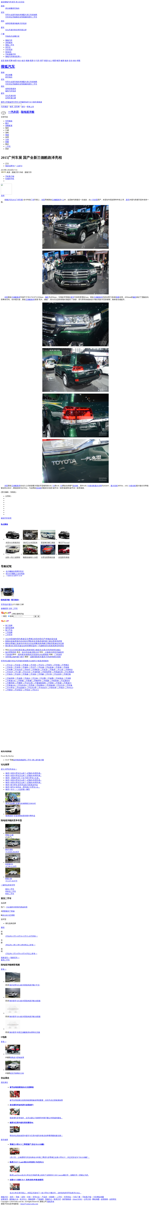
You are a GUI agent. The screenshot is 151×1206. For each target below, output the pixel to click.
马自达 (21, 641)
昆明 (51, 657)
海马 (20, 643)
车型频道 (8, 121)
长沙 (39, 654)
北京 (11, 650)
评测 (21, 15)
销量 (10, 8)
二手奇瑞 (57, 667)
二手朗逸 (20, 681)
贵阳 (59, 657)
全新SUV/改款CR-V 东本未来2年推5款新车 (27, 1180)
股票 (31, 61)
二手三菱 (17, 672)
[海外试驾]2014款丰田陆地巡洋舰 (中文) (24, 985)
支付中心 (23, 1199)
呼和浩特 (12, 652)
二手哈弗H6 (39, 685)
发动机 (75, 486)
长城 (55, 639)
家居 (46, 61)
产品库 (44, 1197)
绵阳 (35, 657)
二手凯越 (45, 681)
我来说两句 (13, 166)
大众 (7, 639)
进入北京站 (19, 2)
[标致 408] (12, 877)
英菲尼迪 (17, 646)
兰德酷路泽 (56, 200)
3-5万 (13, 936)
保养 (7, 23)
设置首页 (4, 1199)
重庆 (43, 657)
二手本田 (16, 667)
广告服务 (40, 1199)
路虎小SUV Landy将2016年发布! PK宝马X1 (27, 1162)
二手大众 (8, 665)
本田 (40, 639)
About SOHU (77, 1199)
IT (34, 61)
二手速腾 (49, 678)
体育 (15, 61)
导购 (14, 17)
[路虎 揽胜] (12, 848)
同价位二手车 (10, 891)
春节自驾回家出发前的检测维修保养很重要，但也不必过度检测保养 (36, 1100)
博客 (78, 61)
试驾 (21, 17)
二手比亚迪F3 (20, 687)
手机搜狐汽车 (10, 54)
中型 (15, 102)
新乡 (23, 654)
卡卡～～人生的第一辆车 (20, 789)
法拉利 (24, 646)
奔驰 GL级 (9, 835)
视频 (25, 17)
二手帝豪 (40, 674)
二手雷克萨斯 (46, 672)
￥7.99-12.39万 (10, 866)
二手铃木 (26, 670)
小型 (6, 102)
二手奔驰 (55, 665)
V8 (61, 486)
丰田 (43, 200)
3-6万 (18, 954)
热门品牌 (8, 625)
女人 (50, 61)
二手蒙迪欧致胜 (39, 683)
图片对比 (11, 661)
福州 (15, 657)
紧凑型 (10, 102)
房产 (42, 61)
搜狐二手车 (9, 45)
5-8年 (22, 945)
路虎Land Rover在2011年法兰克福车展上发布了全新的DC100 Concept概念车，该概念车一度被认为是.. (49, 1175)
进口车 (29, 15)
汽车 (38, 61)
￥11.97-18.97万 (11, 881)
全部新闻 (104, 1199)
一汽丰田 (13, 111)
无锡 (58, 652)
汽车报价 (19, 661)
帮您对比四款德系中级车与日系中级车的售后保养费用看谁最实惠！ (36, 1136)
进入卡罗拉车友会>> (9, 769)
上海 (46, 652)
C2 (63, 200)
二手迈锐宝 (17, 690)
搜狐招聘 (31, 1199)
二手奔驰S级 (50, 685)
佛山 (11, 657)
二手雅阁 (18, 683)
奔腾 (29, 646)
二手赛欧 (50, 683)
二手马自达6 (21, 685)
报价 (17, 15)
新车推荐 (4, 1140)
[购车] (7, 773)
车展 (21, 30)
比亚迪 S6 (9, 864)
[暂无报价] (15, 600)
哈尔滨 (24, 652)
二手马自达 (17, 670)
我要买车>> (14, 958)
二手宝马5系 (31, 687)
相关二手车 (9, 889)
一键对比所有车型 (8, 885)
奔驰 (47, 639)
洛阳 (27, 654)
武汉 (31, 654)
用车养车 (4, 1082)
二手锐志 (60, 687)
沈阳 (33, 652)
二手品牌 (8, 632)
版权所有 (50, 1201)
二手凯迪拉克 (57, 672)
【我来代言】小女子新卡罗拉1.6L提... (25, 778)
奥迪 (22, 639)
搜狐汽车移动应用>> (13, 56)
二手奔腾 (8, 670)
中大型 (19, 102)
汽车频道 (4, 107)
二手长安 (43, 670)
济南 (51, 650)
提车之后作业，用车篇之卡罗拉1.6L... (25, 787)
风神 (54, 646)
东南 (50, 646)
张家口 (33, 650)
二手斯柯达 (68, 670)
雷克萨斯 (58, 641)
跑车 (35, 102)
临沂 (7, 652)
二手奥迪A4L (10, 681)
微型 (2, 102)
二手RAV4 (35, 690)
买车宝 (8, 47)
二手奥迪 (24, 665)
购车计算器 (36, 661)
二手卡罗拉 (9, 687)
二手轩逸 (68, 685)
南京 (50, 652)
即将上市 (30, 107)
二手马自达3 (42, 687)
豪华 (24, 102)
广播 (2, 34)
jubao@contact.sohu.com (29, 1204)
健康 (62, 61)
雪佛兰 (31, 639)
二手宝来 (34, 678)
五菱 (62, 643)
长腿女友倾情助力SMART (26, 803)
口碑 (14, 98)
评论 (7, 8)
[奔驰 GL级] (12, 833)
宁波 (7, 654)
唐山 (24, 650)
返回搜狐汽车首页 (8, 2)
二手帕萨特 (36, 681)
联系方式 (57, 1199)
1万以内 (8, 954)
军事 (11, 61)
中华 (24, 643)
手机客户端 (9, 176)
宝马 (26, 639)
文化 (70, 61)
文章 (7, 139)
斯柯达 (8, 643)
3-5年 (18, 945)
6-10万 (22, 954)
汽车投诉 (23, 23)
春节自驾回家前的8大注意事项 (22, 1087)
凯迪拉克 (56, 643)
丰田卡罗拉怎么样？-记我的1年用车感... (25, 773)
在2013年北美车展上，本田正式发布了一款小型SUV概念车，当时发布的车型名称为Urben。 (45, 1193)
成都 (32, 657)
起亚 (51, 639)
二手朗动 (8, 690)
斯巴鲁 (8, 646)
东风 (39, 643)
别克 (36, 639)
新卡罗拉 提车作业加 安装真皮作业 (24, 785)
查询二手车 (5, 960)
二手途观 (18, 678)
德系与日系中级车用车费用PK (21, 1123)
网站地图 (95, 1199)
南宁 (22, 657)
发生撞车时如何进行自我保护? (22, 1105)
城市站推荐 (9, 628)
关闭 (2, 196)
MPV (28, 102)
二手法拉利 (56, 674)
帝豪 (43, 643)
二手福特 (24, 667)
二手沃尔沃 (25, 672)
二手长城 (40, 667)
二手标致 (65, 667)
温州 (11, 654)
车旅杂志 (8, 36)
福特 (15, 639)
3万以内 (8, 936)
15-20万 (29, 936)
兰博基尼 (49, 643)
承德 (28, 650)
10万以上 (28, 954)
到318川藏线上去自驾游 (15, 574)
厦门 (18, 657)
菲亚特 (33, 646)
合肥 (43, 654)
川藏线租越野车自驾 (14, 576)
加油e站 (8, 52)
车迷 (10, 30)
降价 (17, 17)
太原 (43, 650)
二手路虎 (51, 670)
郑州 (20, 654)
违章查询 (12, 23)
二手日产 (32, 667)
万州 (47, 657)
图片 (25, 15)
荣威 (12, 643)
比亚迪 (11, 641)
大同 (47, 650)
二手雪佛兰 (64, 665)
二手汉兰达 (59, 685)
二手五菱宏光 (64, 681)
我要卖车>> (5, 958)
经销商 (34, 15)
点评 (25, 30)
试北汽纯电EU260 (17, 1073)
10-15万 (23, 936)
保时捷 (44, 641)
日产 (43, 639)
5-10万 (18, 936)
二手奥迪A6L (10, 685)
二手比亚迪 (49, 667)
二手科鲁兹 (58, 678)
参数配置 (8, 126)
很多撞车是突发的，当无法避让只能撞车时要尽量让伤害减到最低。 (36, 1118)
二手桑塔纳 (9, 683)
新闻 (2, 6)
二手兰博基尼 (68, 672)
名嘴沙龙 (15, 36)
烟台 (59, 650)
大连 (37, 652)
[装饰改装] (9, 816)
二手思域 (30, 685)
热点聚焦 (4, 524)
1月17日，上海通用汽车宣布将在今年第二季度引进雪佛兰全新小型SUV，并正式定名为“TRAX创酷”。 (50, 1157)
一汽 (38, 646)
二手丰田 (32, 665)
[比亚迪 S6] (12, 862)
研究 (14, 8)
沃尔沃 (29, 643)
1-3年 (13, 945)
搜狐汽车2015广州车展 (14, 200)
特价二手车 (9, 894)
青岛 (55, 650)
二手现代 (48, 665)
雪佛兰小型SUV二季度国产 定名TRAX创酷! (27, 1144)
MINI (46, 646)
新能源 (39, 102)
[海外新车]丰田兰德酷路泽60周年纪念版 (24, 1032)
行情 (29, 1197)
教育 (58, 61)
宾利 (58, 646)
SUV (31, 102)
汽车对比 (8, 17)
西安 (55, 657)
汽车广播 (76, 1197)
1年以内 (8, 945)
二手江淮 (59, 670)
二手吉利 (16, 674)
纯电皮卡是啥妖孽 (17, 1057)
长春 (29, 652)
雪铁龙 (30, 641)
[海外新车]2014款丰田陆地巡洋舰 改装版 (24, 1001)
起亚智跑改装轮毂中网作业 (24, 816)
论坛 (7, 30)
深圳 (60, 654)
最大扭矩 (114, 486)
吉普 (53, 641)
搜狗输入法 (13, 1199)
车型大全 (8, 15)
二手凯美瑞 (54, 681)
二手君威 (27, 681)
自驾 (17, 30)
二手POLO (69, 687)
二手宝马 (40, 665)
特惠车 (29, 17)
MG (12, 646)
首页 (2, 61)
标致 (7, 641)
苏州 (54, 652)
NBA (19, 61)
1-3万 (13, 954)
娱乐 (23, 61)
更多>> (35, 936)
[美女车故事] (10, 803)
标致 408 (8, 879)
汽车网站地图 (98, 1197)
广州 (32, 200)
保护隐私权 (66, 1199)
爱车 (2, 27)
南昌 (47, 654)
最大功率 (98, 486)
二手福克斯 (9, 678)
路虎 (39, 641)
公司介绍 (87, 1199)
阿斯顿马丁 (6, 911)
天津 (15, 650)
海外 (17, 8)
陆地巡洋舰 (27, 111)
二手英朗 (67, 678)
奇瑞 (16, 641)
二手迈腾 (42, 678)
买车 (2, 12)
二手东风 (32, 674)
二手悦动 (26, 690)
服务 (17, 23)
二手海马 (8, 674)
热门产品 (8, 630)
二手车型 (8, 635)
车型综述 (4, 604)
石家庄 (19, 650)
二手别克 (8, 667)
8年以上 (27, 945)
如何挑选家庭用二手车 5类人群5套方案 (28, 760)
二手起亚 (16, 665)
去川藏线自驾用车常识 (15, 571)
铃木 (26, 641)
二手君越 (57, 683)
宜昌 (35, 654)
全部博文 (112, 1199)
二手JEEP (9, 672)
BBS (74, 61)
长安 (35, 641)
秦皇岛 (38, 650)
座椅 (117, 297)
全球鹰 (34, 643)
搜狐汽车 (8, 40)
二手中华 (48, 674)
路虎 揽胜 (9, 849)
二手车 (34, 17)
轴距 (47, 297)
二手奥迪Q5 (66, 683)
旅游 (66, 61)
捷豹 (42, 646)
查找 (2, 927)
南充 (39, 657)
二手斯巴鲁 (66, 674)
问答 (14, 30)
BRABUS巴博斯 (8, 915)
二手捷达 (26, 678)
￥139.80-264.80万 (12, 852)
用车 (2, 21)
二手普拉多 (51, 687)
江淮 (16, 643)
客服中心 (48, 1199)
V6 (53, 486)
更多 (62, 646)
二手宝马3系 (27, 683)
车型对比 (4, 661)
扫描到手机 (9, 179)
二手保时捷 (35, 672)
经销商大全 (27, 661)
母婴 (54, 61)
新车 (14, 15)
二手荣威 (24, 674)
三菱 (49, 641)
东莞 (7, 657)
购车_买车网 (15, 107)
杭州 (62, 652)
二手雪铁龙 (35, 670)
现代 (18, 639)
